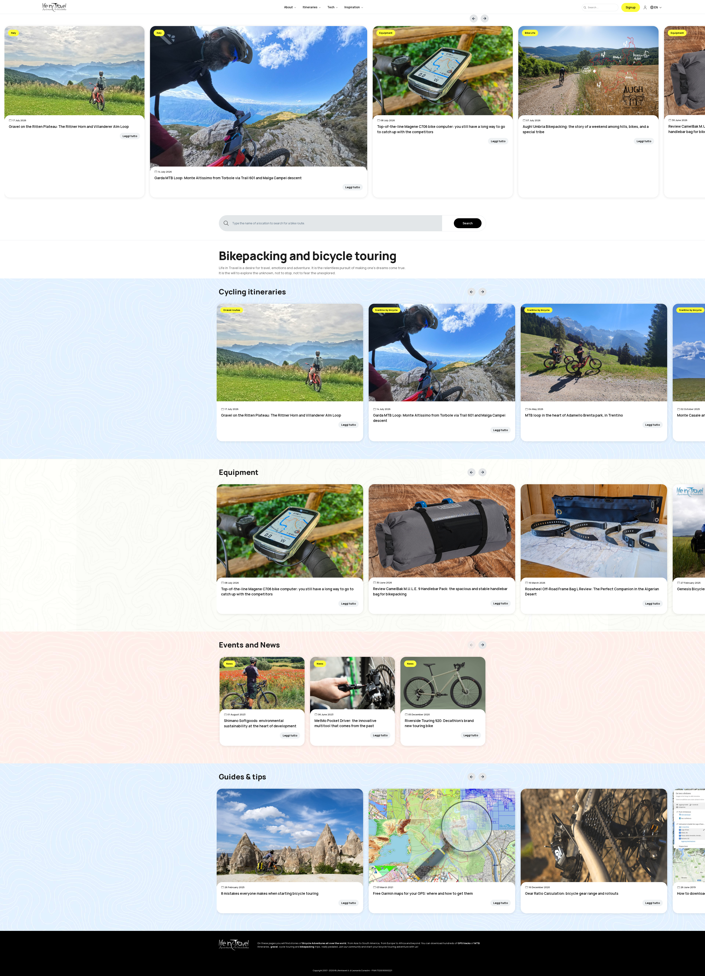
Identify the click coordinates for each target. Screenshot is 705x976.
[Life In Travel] (54, 7)
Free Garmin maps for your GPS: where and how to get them (423, 893)
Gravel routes (231, 310)
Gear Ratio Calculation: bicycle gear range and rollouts (571, 893)
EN (656, 7)
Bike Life (530, 32)
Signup (631, 7)
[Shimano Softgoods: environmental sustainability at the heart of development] (262, 685)
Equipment (385, 32)
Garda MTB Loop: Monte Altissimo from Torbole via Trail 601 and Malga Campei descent (228, 178)
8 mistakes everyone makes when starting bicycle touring (269, 893)
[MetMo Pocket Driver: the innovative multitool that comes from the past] (352, 685)
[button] (485, 18)
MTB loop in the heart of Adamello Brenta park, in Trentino (574, 415)
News (229, 663)
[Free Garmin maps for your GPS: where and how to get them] (442, 837)
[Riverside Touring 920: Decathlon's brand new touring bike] (442, 685)
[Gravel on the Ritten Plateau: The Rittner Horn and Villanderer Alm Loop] (74, 72)
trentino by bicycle (386, 310)
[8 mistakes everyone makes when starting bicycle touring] (290, 837)
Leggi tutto (130, 136)
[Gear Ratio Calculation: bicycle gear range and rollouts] (594, 837)
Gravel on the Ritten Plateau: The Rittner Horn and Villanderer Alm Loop (69, 126)
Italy (13, 32)
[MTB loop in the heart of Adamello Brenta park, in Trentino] (594, 352)
